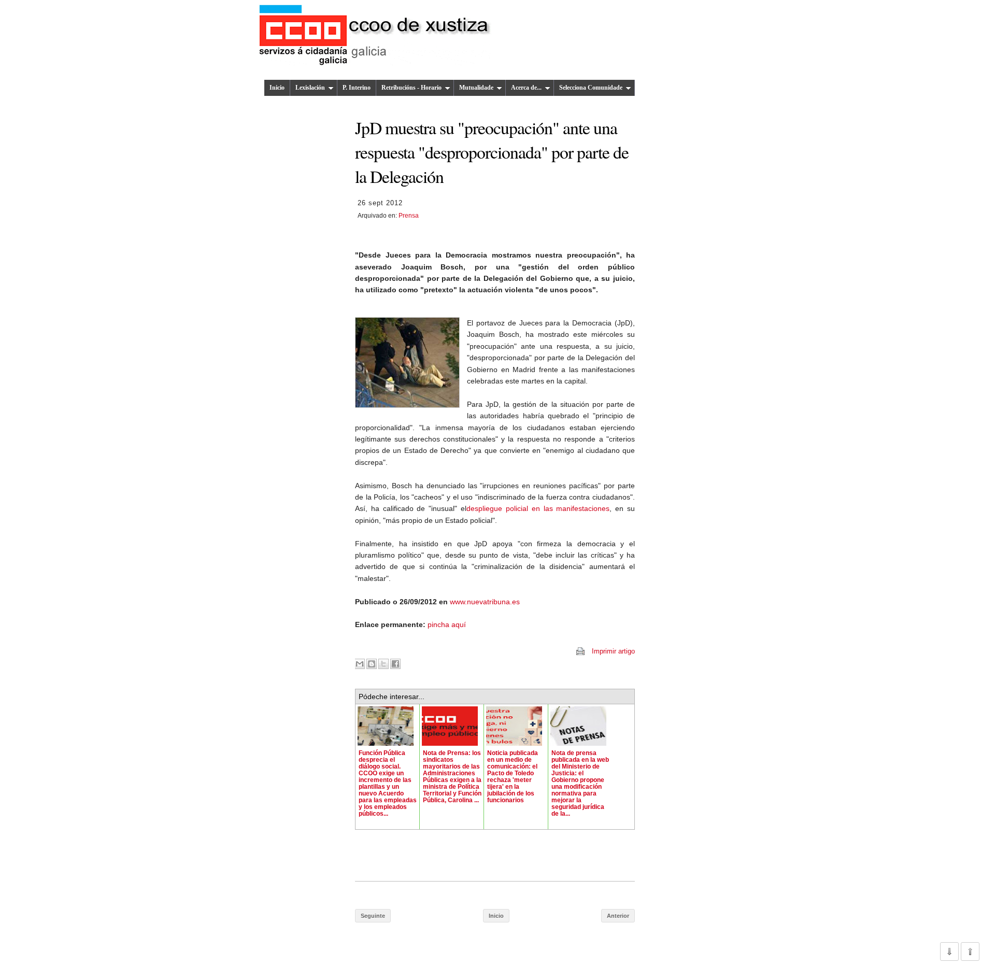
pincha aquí (447, 624)
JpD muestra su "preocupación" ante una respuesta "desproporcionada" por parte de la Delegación (492, 152)
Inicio (277, 87)
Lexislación (310, 87)
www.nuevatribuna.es (485, 602)
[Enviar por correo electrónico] (359, 664)
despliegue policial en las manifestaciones (537, 508)
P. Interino (357, 87)
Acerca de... (526, 87)
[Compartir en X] (383, 664)
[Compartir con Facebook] (395, 664)
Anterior (618, 916)
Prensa (409, 215)
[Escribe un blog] (371, 664)
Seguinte (373, 916)
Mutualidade (476, 87)
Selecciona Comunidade (590, 87)
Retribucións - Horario (411, 87)
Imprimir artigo (613, 651)
